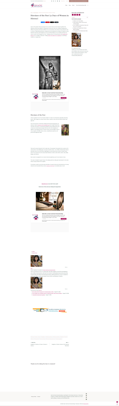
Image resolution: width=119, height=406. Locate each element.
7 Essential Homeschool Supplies (38, 294)
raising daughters (59, 338)
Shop (70, 5)
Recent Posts (34, 252)
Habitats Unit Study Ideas (78, 20)
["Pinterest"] (53, 1)
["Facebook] (59, 1)
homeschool (37, 338)
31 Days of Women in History (35, 336)
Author (33, 251)
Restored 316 (85, 403)
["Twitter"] (55, 1)
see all (40, 290)
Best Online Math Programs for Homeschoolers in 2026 (43, 291)
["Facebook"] (51, 1)
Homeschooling (42, 338)
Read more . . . (80, 55)
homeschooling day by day (50, 338)
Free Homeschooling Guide (81, 5)
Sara (31, 268)
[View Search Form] (87, 5)
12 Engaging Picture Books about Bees (80, 30)
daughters (43, 336)
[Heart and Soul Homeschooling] (37, 5)
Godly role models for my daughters (54, 35)
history (32, 338)
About (73, 5)
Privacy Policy (33, 396)
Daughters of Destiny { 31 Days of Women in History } (39, 344)
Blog (66, 5)
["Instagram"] (57, 1)
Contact (38, 396)
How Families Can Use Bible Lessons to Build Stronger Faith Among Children (47, 293)
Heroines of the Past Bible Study (43, 125)
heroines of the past (64, 336)
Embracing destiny (49, 336)
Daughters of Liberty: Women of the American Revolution (60, 344)
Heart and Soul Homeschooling (49, 270)
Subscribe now (45, 183)
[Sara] (50, 261)
